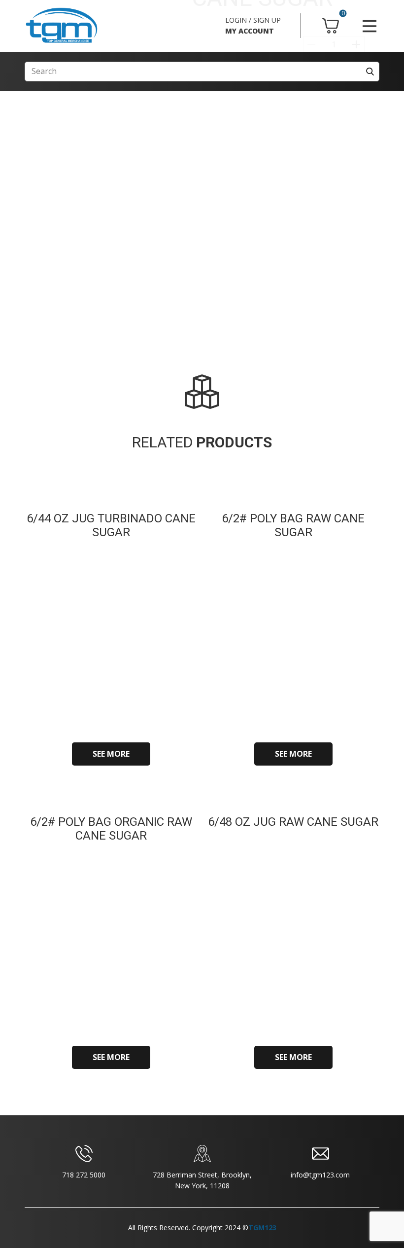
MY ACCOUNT (249, 31)
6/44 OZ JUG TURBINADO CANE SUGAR (111, 526)
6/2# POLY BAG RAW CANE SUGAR (293, 526)
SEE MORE (111, 753)
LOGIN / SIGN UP (253, 20)
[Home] (62, 25)
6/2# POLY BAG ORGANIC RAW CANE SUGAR (111, 829)
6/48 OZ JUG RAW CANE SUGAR (293, 822)
